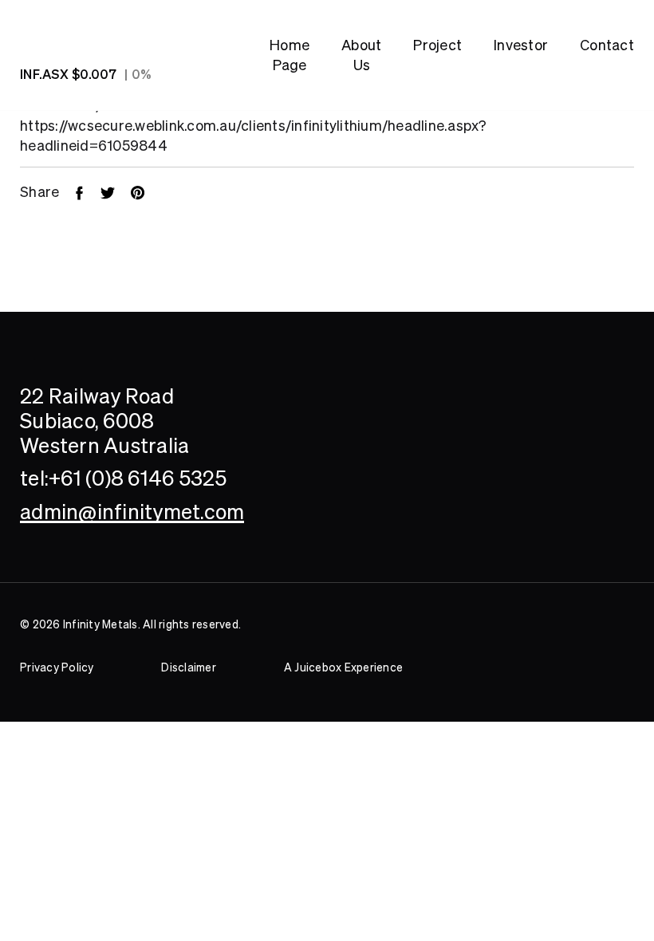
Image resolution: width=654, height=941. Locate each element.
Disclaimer (188, 667)
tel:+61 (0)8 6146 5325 (123, 478)
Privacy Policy (57, 667)
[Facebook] (87, 191)
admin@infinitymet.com (132, 511)
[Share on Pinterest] (145, 191)
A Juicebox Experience (343, 667)
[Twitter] (115, 191)
